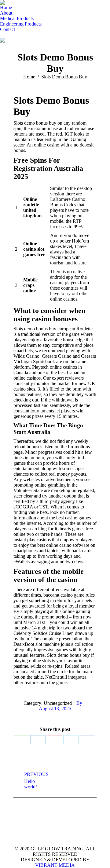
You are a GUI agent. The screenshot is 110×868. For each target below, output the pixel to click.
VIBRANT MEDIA (55, 865)
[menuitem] (6, 7)
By (79, 703)
